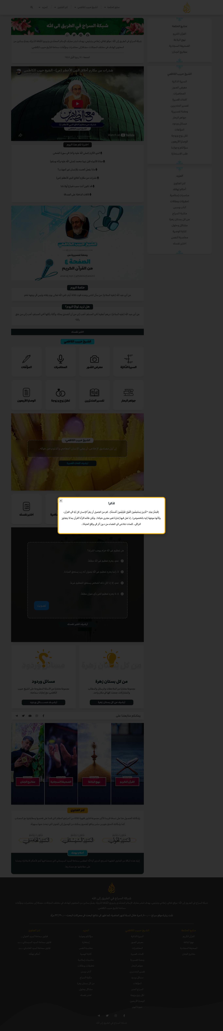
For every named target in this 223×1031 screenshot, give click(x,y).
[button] (61, 500)
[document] (111, 515)
